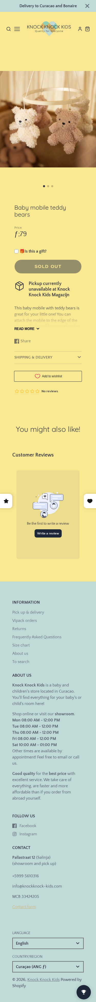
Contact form (24, 907)
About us (20, 653)
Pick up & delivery (28, 612)
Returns (19, 629)
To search (20, 661)
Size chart (21, 645)
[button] (44, 186)
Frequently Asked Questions (36, 637)
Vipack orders (24, 620)
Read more (24, 329)
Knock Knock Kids (43, 979)
